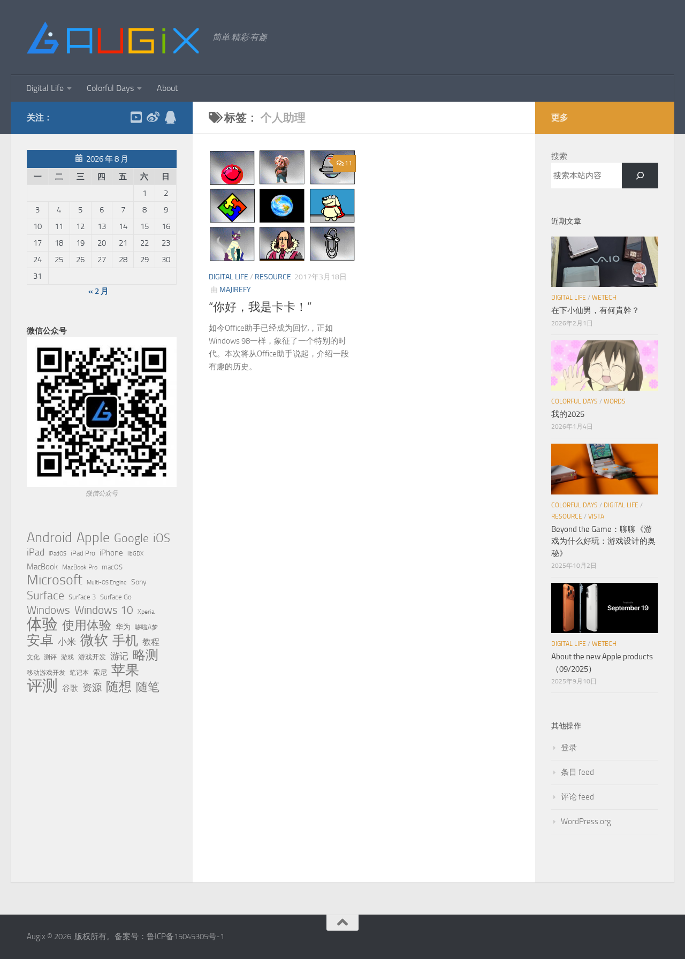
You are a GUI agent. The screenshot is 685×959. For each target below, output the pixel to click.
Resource (273, 276)
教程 (150, 642)
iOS (161, 538)
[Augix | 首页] (114, 37)
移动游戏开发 (46, 672)
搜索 (559, 156)
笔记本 (79, 672)
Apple (93, 537)
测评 (50, 657)
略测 (145, 655)
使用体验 (86, 625)
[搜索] (640, 175)
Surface (45, 595)
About (167, 88)
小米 (67, 641)
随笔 (147, 687)
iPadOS (57, 553)
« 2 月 (98, 291)
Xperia (146, 611)
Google (131, 538)
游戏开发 (92, 657)
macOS (112, 567)
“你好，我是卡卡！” (260, 307)
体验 (42, 624)
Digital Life (45, 88)
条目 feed (577, 772)
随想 (119, 686)
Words (615, 401)
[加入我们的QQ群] (170, 117)
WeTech (604, 297)
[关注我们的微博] (153, 117)
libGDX (135, 553)
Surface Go (116, 597)
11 (348, 163)
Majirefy (235, 289)
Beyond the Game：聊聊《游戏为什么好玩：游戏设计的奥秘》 (603, 541)
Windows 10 (103, 610)
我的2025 (567, 414)
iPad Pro (83, 553)
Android (49, 537)
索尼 (100, 672)
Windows (48, 610)
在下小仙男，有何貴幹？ (595, 310)
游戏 (67, 657)
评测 (42, 685)
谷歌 (70, 688)
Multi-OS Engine (107, 582)
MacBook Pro (79, 567)
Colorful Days (110, 88)
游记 (119, 656)
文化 (33, 657)
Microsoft (54, 580)
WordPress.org (586, 821)
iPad (35, 552)
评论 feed (577, 797)
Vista (596, 516)
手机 (125, 640)
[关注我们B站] (136, 117)
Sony (139, 582)
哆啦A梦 (146, 627)
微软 (94, 640)
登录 (569, 747)
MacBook (42, 567)
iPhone (111, 553)
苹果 (125, 670)
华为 (123, 626)
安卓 (40, 640)
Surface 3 (82, 597)
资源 (92, 688)
